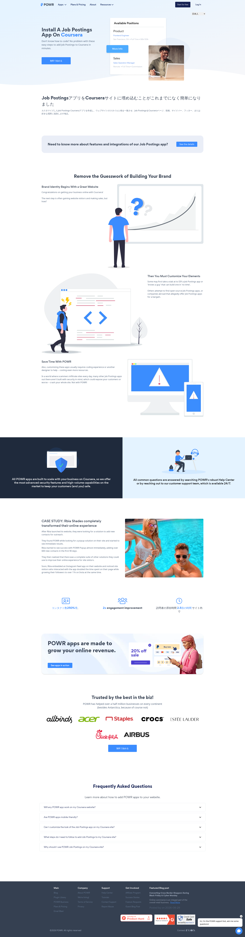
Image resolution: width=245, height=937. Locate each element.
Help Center (226, 480)
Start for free (182, 4)
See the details (186, 144)
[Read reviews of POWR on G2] (164, 920)
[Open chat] (238, 930)
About (93, 4)
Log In (198, 4)
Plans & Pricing (78, 4)
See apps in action (60, 665)
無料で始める (56, 60)
